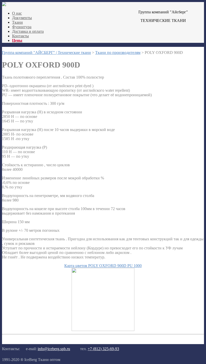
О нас (17, 13)
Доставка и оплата (28, 31)
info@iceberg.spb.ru (54, 349)
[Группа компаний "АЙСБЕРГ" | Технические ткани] (4, 5)
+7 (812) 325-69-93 (103, 349)
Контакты (20, 36)
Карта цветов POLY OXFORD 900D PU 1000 (103, 265)
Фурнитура (21, 27)
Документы (22, 18)
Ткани (17, 22)
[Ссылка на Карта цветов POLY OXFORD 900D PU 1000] (103, 329)
